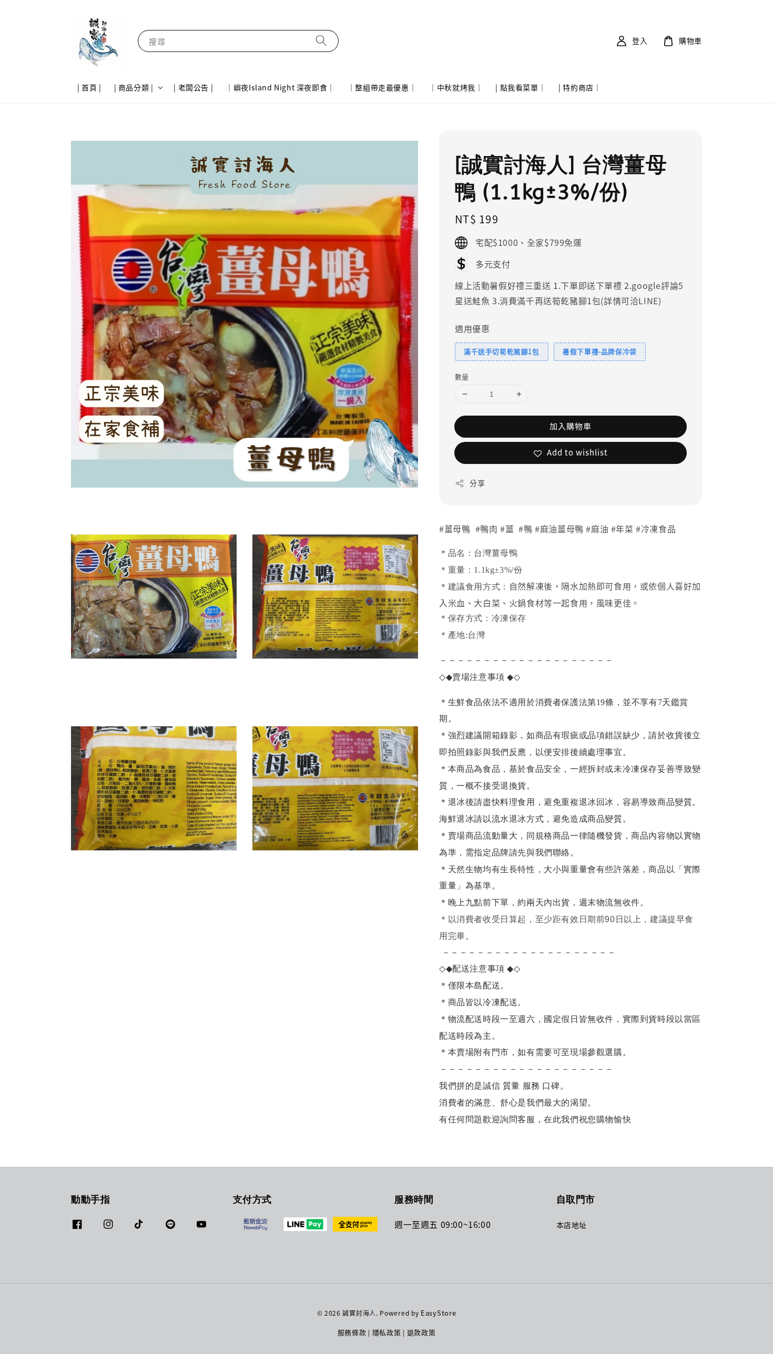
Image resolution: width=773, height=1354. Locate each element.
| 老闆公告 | (193, 87)
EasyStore (438, 1313)
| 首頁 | (89, 87)
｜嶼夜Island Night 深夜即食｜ (280, 87)
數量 (462, 376)
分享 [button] (477, 483)
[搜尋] (321, 40)
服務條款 (352, 1332)
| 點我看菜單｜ (520, 87)
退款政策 (421, 1332)
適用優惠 (472, 328)
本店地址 (571, 1225)
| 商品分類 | (134, 87)
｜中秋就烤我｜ (456, 87)
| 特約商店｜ (579, 87)
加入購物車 (571, 425)
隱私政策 (386, 1332)
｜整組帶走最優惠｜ (382, 87)
